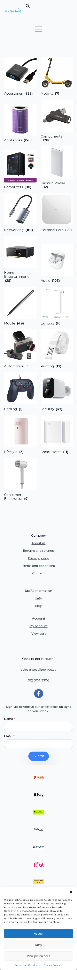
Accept (38, 933)
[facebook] (38, 693)
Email (9, 736)
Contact (38, 573)
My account (39, 626)
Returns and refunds (38, 550)
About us (39, 543)
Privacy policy (38, 558)
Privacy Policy (52, 965)
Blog (38, 606)
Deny (38, 945)
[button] (71, 892)
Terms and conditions (38, 566)
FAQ (39, 598)
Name (9, 719)
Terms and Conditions (28, 965)
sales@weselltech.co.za (38, 669)
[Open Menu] (38, 29)
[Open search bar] (28, 6)
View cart (38, 633)
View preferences (38, 956)
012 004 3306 (38, 680)
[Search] (32, 12)
